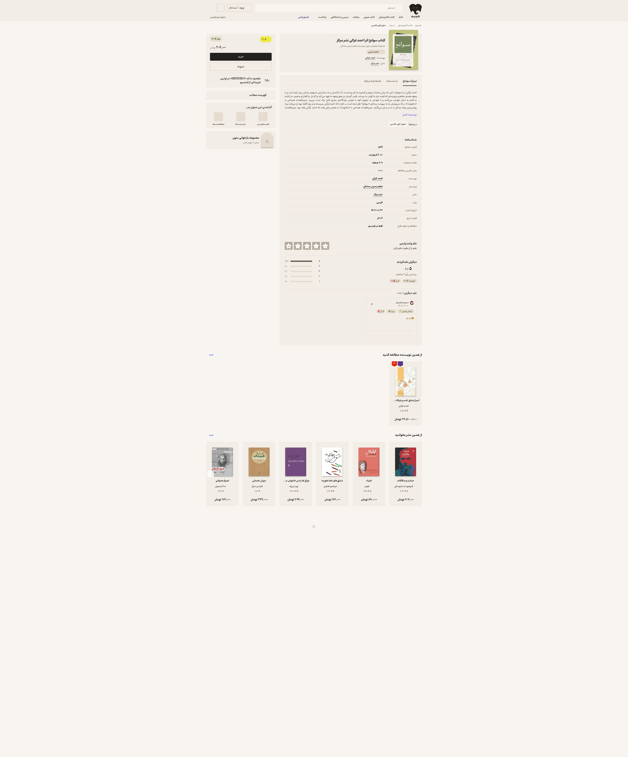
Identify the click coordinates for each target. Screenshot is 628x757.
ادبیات (392, 25)
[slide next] (210, 474)
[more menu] (286, 64)
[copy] (213, 80)
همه (211, 355)
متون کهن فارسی (378, 25)
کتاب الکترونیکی (405, 25)
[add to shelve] (263, 116)
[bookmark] (294, 64)
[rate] (325, 246)
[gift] (302, 64)
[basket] (220, 8)
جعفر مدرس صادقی (373, 186)
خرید (241, 57)
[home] (415, 11)
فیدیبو (418, 25)
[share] (310, 64)
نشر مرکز (375, 63)
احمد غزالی (370, 58)
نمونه (240, 66)
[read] (218, 116)
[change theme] (210, 8)
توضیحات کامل (409, 115)
